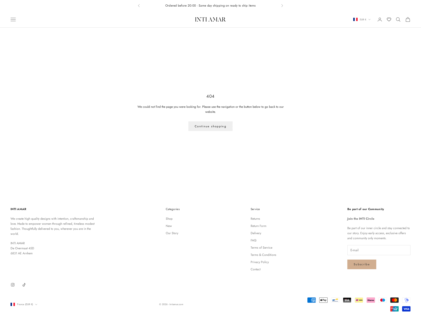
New (169, 226)
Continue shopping (210, 126)
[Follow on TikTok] (24, 285)
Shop (169, 218)
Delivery (256, 233)
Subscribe (362, 264)
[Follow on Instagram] (13, 285)
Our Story (172, 233)
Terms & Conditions (263, 255)
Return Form (258, 226)
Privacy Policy (260, 262)
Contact (255, 269)
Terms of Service (261, 247)
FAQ (253, 240)
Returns (255, 218)
